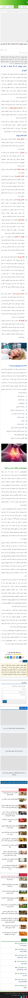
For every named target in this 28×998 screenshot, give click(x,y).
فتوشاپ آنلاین (14, 995)
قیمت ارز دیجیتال (22, 957)
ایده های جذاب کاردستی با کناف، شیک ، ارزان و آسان (10, 926)
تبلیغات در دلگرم (13, 993)
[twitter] (21, 997)
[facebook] (24, 997)
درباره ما (23, 993)
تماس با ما (19, 993)
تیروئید (20, 661)
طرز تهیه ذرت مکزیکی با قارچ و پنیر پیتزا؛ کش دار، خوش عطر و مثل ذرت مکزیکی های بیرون (10, 920)
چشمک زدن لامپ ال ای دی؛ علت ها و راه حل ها (10, 878)
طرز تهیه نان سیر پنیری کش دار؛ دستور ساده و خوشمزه (10, 933)
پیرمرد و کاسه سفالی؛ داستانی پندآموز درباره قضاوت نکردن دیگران (9, 912)
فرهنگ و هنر (23, 951)
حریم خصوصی (24, 995)
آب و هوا (19, 995)
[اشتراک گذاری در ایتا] (14, 657)
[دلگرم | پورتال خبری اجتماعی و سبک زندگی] (26, 3)
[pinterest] (26, 997)
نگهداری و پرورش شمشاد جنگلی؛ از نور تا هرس (10, 899)
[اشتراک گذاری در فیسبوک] (11, 657)
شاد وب (25, 975)
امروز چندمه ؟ (23, 945)
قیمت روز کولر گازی (22, 969)
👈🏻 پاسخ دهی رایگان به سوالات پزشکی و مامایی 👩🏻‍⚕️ (14, 782)
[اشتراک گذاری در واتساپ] (8, 657)
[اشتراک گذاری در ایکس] (20, 657)
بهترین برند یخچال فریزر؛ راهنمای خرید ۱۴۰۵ (10, 885)
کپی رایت (7, 993)
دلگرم (25, 987)
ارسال (5, 701)
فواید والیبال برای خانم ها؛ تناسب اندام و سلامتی (10, 892)
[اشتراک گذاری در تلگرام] (17, 657)
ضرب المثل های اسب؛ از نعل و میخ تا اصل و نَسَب (10, 905)
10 (2, 50)
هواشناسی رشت (22, 981)
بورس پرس (24, 963)
